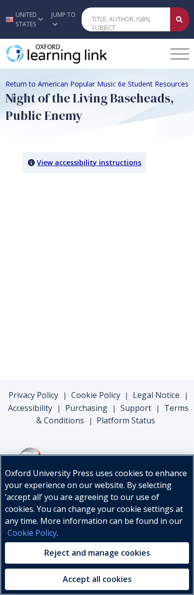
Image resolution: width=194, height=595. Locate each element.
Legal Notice (156, 395)
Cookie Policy (95, 395)
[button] (22, 19)
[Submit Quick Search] (179, 19)
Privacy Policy (33, 395)
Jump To (63, 14)
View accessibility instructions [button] (89, 162)
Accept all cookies (97, 579)
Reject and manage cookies (97, 552)
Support (135, 407)
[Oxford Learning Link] (80, 53)
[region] (97, 525)
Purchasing (86, 407)
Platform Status (126, 420)
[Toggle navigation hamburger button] (180, 54)
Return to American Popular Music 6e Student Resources (97, 84)
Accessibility (30, 407)
